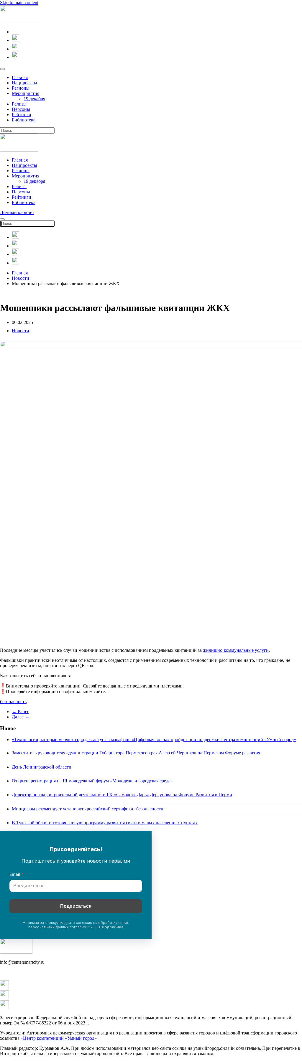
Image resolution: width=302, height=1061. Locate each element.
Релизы (19, 103)
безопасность (13, 701)
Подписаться (75, 906)
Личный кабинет (17, 212)
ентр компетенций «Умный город (60, 1038)
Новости (20, 330)
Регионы (20, 88)
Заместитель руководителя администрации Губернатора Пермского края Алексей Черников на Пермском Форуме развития (136, 752)
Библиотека (23, 119)
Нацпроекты (24, 82)
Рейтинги (21, 114)
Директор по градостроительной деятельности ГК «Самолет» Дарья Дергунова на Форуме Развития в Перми (122, 794)
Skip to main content (19, 2)
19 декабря (34, 98)
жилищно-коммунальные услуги (236, 650)
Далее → (20, 716)
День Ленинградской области (41, 766)
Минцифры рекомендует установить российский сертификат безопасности (87, 808)
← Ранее (20, 711)
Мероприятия (25, 93)
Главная (20, 77)
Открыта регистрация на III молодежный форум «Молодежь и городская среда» (92, 780)
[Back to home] (19, 21)
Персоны (21, 109)
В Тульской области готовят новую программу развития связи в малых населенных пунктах (105, 822)
